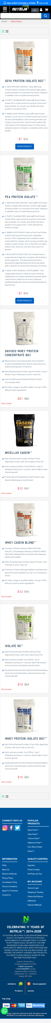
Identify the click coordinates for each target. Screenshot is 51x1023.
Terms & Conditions (9, 886)
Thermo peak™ (34, 838)
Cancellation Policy (9, 882)
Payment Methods (35, 905)
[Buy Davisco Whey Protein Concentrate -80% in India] (24, 328)
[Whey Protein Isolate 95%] (24, 623)
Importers (31, 865)
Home (4, 21)
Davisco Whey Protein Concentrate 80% (21, 353)
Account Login (33, 888)
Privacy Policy (7, 878)
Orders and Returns (35, 896)
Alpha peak (32, 830)
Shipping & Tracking (35, 892)
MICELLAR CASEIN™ (18, 453)
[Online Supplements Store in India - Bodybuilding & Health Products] (19, 7)
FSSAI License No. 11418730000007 (24, 967)
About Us (5, 869)
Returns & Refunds (9, 873)
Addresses (32, 900)
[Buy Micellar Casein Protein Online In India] (24, 429)
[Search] (45, 16)
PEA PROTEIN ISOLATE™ (21, 197)
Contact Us (6, 895)
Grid (7, 31)
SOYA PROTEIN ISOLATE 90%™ (25, 81)
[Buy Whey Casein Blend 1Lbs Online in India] (24, 519)
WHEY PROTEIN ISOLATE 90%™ (26, 739)
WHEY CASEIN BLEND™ (20, 543)
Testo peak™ (33, 834)
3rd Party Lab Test (35, 873)
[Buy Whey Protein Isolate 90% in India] (24, 715)
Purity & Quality (34, 869)
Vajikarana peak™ (35, 842)
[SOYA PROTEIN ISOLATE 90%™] (24, 57)
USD (34, 10)
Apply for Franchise (10, 890)
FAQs (4, 865)
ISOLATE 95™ (14, 646)
